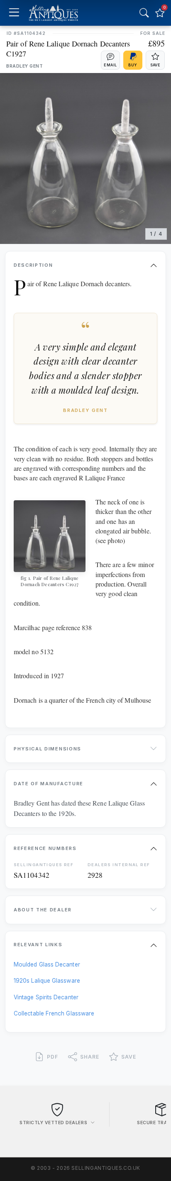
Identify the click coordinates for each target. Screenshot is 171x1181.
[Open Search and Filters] (144, 13)
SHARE (89, 1057)
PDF (52, 1057)
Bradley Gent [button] (24, 66)
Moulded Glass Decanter (47, 964)
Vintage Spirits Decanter (46, 997)
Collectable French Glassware (54, 1013)
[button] (110, 60)
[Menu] (14, 13)
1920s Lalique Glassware (47, 980)
